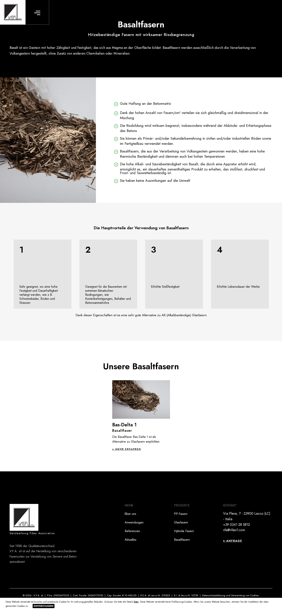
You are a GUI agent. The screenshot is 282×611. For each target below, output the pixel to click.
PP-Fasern (180, 514)
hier (136, 602)
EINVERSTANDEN (44, 606)
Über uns (130, 514)
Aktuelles (130, 539)
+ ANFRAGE (232, 541)
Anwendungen (134, 522)
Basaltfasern (182, 539)
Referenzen (132, 531)
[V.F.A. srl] (13, 12)
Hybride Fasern (184, 531)
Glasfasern (181, 522)
